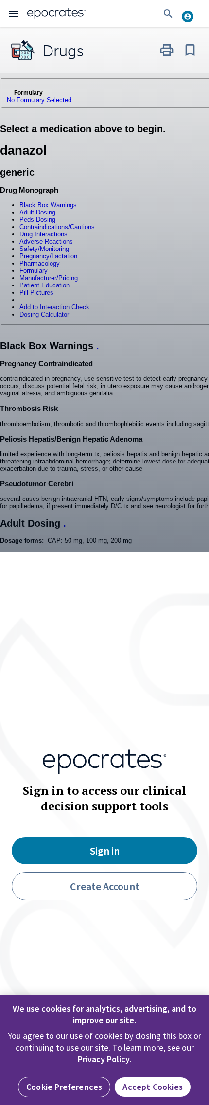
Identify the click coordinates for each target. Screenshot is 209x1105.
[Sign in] (191, 13)
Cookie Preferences (64, 1086)
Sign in (105, 850)
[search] (168, 13)
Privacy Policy (104, 1059)
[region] (104, 1050)
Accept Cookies (152, 1086)
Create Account (104, 886)
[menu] (13, 13)
